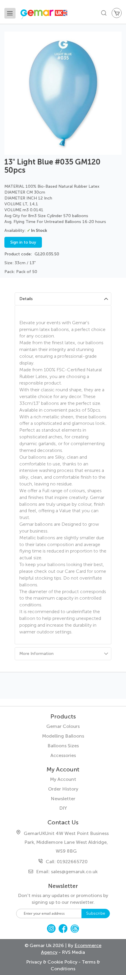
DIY (63, 808)
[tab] (63, 298)
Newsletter (63, 798)
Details (26, 298)
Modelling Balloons (63, 736)
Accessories (63, 755)
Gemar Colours (63, 726)
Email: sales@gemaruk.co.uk (67, 871)
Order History (63, 789)
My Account (63, 779)
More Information (36, 653)
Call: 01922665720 (67, 861)
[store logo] (51, 15)
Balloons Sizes (63, 745)
